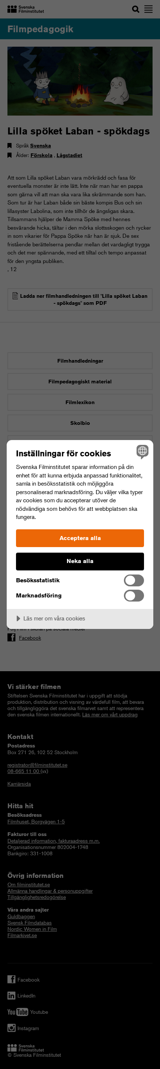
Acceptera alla (80, 538)
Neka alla (80, 561)
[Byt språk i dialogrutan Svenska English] (141, 451)
